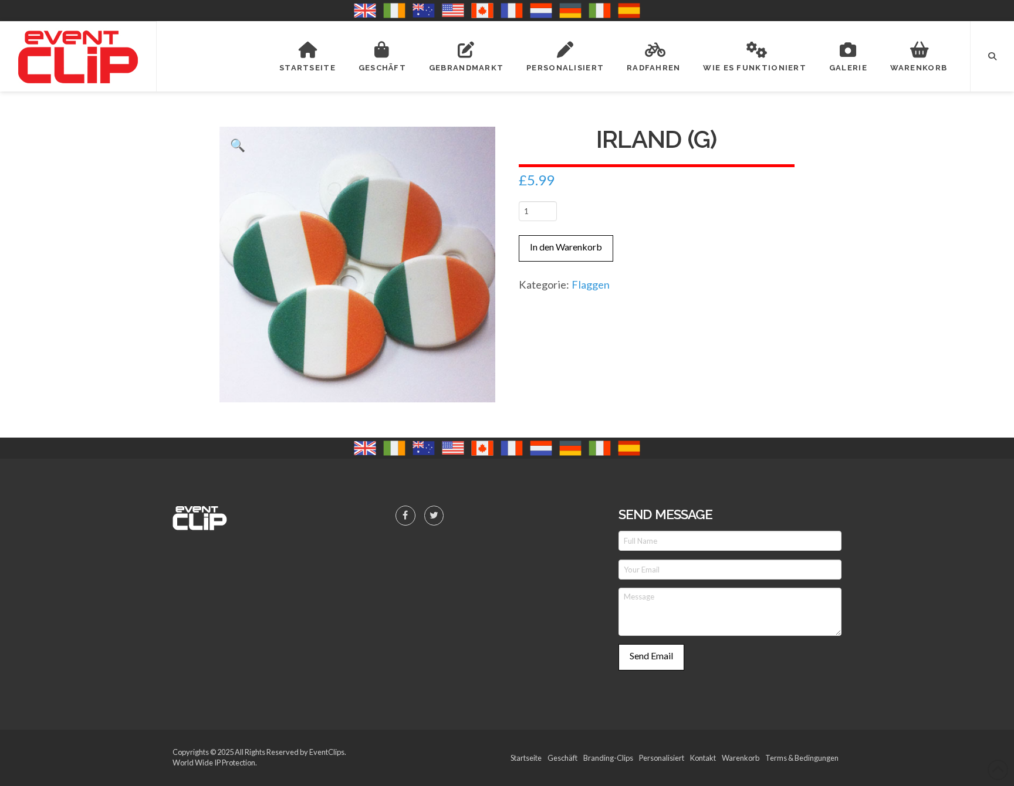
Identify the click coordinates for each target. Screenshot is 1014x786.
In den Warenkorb (566, 246)
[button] (992, 56)
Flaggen (591, 284)
